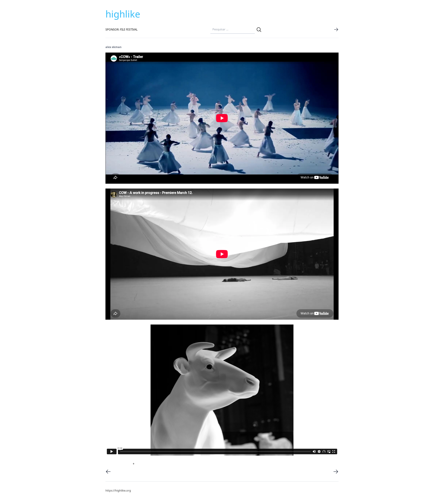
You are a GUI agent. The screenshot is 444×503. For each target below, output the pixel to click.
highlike (122, 13)
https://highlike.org (118, 490)
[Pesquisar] (259, 29)
